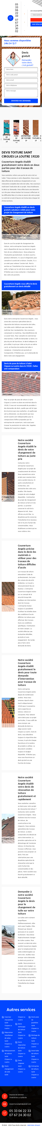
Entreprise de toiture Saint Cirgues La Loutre (35, 1072)
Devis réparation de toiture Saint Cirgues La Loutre (22, 1049)
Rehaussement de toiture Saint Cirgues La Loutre (9, 1056)
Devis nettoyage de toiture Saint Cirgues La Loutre (21, 1031)
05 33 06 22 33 (16, 10)
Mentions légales (33, 1125)
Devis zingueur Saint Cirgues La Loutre (21, 1066)
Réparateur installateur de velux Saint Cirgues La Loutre (9, 1040)
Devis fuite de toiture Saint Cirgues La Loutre (35, 1056)
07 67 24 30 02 (16, 26)
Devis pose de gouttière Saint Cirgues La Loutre (35, 1024)
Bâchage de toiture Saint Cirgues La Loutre (35, 1041)
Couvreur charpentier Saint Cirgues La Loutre (9, 1022)
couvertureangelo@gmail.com (20, 1104)
